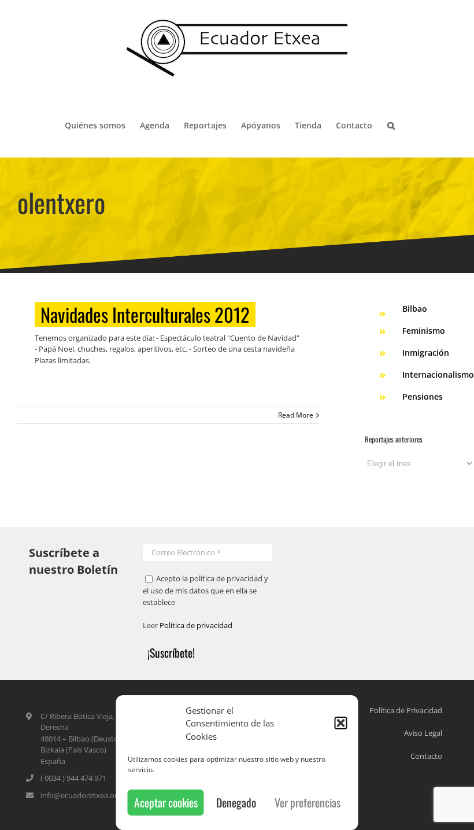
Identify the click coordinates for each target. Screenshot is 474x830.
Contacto (426, 756)
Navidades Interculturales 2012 (145, 314)
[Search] (391, 124)
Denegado (236, 802)
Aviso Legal (423, 733)
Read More (295, 415)
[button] (341, 723)
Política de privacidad (196, 625)
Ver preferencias (307, 802)
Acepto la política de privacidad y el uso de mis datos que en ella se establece (205, 590)
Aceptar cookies (166, 802)
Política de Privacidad (405, 710)
